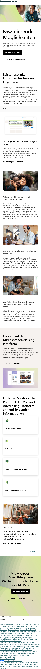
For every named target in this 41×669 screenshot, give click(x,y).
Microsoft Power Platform (23, 650)
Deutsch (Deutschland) (7, 659)
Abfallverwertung (29, 632)
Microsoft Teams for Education (21, 635)
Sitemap (35, 663)
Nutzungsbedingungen (28, 664)
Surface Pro (4, 624)
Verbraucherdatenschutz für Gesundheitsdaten (16, 663)
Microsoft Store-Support (28, 630)
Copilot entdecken (12, 363)
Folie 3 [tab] (23, 551)
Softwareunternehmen (7, 652)
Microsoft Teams (29, 644)
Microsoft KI (4, 642)
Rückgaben (3, 632)
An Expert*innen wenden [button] (15, 59)
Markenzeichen (5, 666)
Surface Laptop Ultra (25, 624)
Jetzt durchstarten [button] (12, 52)
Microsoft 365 (4, 644)
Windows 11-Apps (29, 628)
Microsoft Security (14, 642)
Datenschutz (4, 664)
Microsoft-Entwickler (16, 646)
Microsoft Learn (29, 646)
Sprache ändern (5, 617)
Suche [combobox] (5, 109)
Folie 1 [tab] (20, 551)
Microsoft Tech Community (28, 648)
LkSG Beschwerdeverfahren (14, 656)
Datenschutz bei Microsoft (9, 655)
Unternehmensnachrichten (25, 653)
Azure (23, 642)
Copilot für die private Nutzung (21, 626)
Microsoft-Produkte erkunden (12, 628)
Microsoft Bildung (16, 633)
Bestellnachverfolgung (15, 632)
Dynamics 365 (29, 642)
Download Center (13, 630)
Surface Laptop (13, 624)
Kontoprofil (3, 630)
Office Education (15, 637)
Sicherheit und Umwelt (18, 666)
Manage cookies (14, 664)
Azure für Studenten (14, 641)
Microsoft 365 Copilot (16, 644)
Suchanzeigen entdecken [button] (13, 162)
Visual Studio (20, 652)
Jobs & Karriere (30, 652)
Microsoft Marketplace (7, 650)
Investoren (21, 655)
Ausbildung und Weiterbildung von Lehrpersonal (16, 638)
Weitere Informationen (12, 543)
